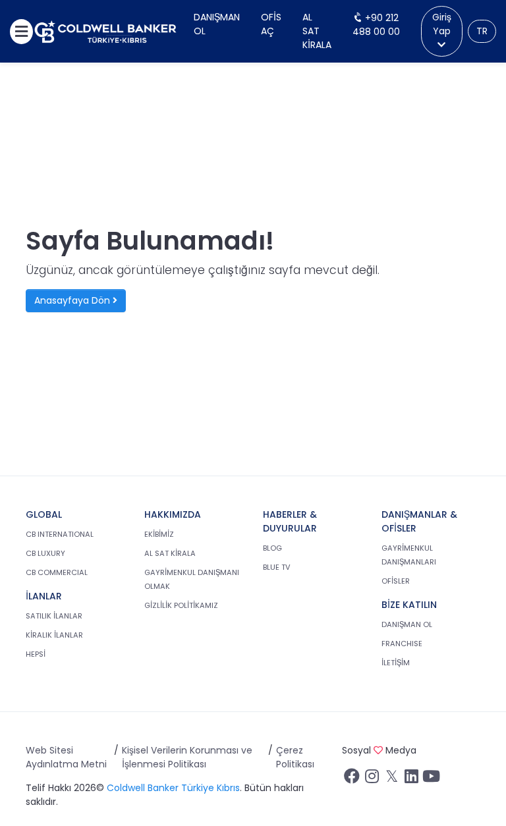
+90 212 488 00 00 (376, 24)
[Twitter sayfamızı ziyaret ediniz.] (391, 779)
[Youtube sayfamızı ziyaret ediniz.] (431, 779)
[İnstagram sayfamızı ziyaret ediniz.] (371, 779)
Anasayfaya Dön (73, 300)
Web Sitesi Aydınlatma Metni (66, 757)
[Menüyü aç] (21, 31)
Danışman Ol (217, 24)
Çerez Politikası (295, 757)
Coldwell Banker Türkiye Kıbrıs (173, 787)
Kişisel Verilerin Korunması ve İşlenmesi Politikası (187, 757)
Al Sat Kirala (316, 31)
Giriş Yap (441, 24)
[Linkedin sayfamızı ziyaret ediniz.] (411, 779)
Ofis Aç (271, 24)
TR (482, 31)
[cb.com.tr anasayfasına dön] (105, 31)
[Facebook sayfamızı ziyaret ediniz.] (352, 779)
